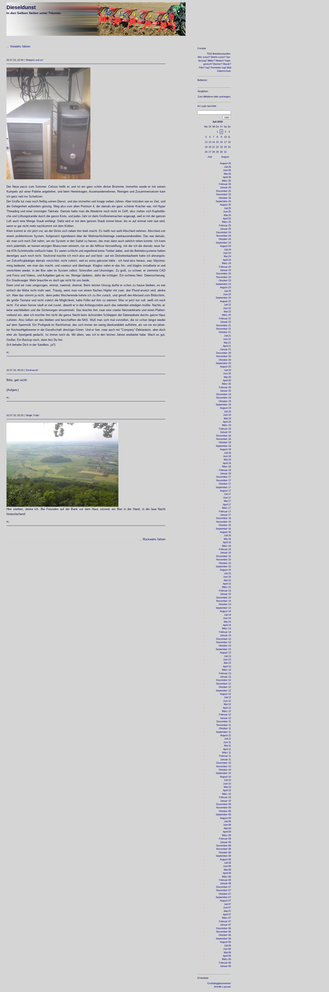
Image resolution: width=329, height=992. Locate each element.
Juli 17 (227, 494)
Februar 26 (225, 184)
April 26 (227, 177)
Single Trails (32, 415)
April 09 (227, 831)
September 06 (223, 938)
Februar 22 (225, 318)
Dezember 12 (223, 680)
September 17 (223, 487)
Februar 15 (225, 590)
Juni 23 (227, 294)
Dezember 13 (223, 639)
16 (221, 142)
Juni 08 (227, 866)
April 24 (227, 260)
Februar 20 (225, 387)
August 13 (225, 652)
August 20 (225, 366)
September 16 (223, 528)
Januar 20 (225, 390)
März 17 (226, 508)
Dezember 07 (223, 887)
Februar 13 (225, 673)
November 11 (223, 725)
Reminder (216, 67)
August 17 (225, 490)
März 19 (226, 425)
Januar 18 (225, 473)
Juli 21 (227, 335)
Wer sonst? (204, 57)
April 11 (227, 749)
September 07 (223, 897)
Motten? (220, 60)
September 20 (223, 363)
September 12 (223, 690)
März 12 (226, 711)
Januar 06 (225, 966)
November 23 (223, 277)
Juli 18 (227, 452)
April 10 (227, 790)
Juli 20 (227, 370)
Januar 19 (225, 432)
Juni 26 (227, 170)
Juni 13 (227, 659)
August (225, 156)
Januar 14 (225, 635)
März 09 (226, 835)
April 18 (227, 463)
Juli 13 (227, 656)
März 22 (226, 315)
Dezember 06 (223, 928)
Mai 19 (227, 418)
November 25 (223, 194)
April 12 (227, 707)
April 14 (227, 625)
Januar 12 (225, 718)
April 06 (227, 955)
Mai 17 (227, 501)
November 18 (223, 439)
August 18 (225, 449)
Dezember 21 (223, 325)
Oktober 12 (225, 687)
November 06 (223, 931)
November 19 (223, 397)
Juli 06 (227, 945)
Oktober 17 (225, 483)
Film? (202, 67)
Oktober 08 (225, 852)
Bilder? (211, 60)
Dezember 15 (223, 556)
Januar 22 (225, 321)
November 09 (223, 807)
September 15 (223, 566)
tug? (207, 67)
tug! (224, 67)
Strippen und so (34, 60)
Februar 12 (225, 714)
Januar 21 (225, 349)
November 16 (223, 521)
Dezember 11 (223, 721)
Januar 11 (225, 759)
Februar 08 (225, 880)
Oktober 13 (225, 645)
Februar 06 (225, 962)
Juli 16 (227, 535)
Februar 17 (225, 511)
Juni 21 (227, 339)
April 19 (227, 421)
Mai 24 (227, 256)
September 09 (223, 814)
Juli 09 (227, 821)
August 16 (225, 532)
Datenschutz (224, 71)
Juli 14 (227, 614)
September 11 (223, 732)
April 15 (227, 583)
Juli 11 (227, 738)
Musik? (227, 64)
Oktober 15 (225, 563)
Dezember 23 (223, 273)
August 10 (225, 776)
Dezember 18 (223, 435)
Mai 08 (227, 869)
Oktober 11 (225, 728)
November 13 (223, 642)
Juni (209, 156)
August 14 (225, 611)
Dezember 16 (223, 518)
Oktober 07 (225, 893)
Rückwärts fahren (154, 539)
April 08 (227, 873)
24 (225, 147)
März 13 (226, 669)
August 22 (225, 301)
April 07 (227, 914)
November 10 (223, 766)
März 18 (226, 466)
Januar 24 (225, 270)
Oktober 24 (225, 239)
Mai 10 (227, 787)
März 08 (226, 876)
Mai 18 (227, 459)
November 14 (223, 601)
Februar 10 (225, 797)
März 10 (226, 794)
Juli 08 (227, 862)
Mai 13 (227, 662)
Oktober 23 (225, 280)
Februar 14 (225, 632)
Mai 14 (227, 621)
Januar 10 (225, 800)
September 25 (223, 201)
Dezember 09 (223, 804)
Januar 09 (225, 842)
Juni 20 (227, 373)
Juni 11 (227, 742)
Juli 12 (227, 697)
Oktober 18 (225, 442)
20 (210, 147)
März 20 (226, 383)
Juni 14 (227, 618)
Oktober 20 (225, 359)
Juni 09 (227, 824)
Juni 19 (227, 414)
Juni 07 (227, 907)
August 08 (225, 859)
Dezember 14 (223, 597)
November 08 (223, 849)
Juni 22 (227, 308)
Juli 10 (227, 780)
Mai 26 (227, 173)
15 (217, 142)
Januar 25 (225, 228)
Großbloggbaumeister (219, 983)
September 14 (223, 607)
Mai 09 (227, 828)
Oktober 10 (225, 769)
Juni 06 (227, 948)
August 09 (225, 818)
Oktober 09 (225, 811)
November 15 (223, 559)
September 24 (223, 242)
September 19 (223, 404)
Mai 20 (227, 377)
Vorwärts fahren (20, 46)
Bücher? (217, 64)
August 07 (225, 900)
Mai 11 (227, 745)
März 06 (226, 959)
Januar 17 (225, 514)
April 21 (227, 346)
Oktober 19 (225, 401)
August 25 (225, 204)
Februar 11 (225, 756)
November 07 (223, 890)
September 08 (223, 855)
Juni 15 (227, 576)
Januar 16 (225, 552)
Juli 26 (227, 166)
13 (210, 142)
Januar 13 (225, 676)
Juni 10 (227, 783)
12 (206, 142)
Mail (229, 67)
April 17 (227, 504)
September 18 (223, 446)
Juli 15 (227, 573)
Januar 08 (225, 883)
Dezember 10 (223, 762)
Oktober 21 (225, 332)
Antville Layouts (222, 986)
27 (210, 151)
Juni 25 (227, 211)
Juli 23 (227, 291)
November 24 (223, 235)
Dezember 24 (223, 232)
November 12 (223, 683)
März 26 (226, 180)
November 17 (223, 480)
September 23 (223, 284)
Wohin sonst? (218, 57)
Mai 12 (227, 704)
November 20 (223, 356)
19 (206, 147)
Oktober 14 (225, 604)
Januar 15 (225, 594)
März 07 (226, 917)
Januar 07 (225, 924)
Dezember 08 (223, 845)
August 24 (225, 246)
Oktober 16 (225, 525)
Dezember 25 (223, 191)
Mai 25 (227, 215)
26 (206, 151)
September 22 (223, 297)
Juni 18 (227, 456)
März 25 (226, 221)
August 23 (225, 287)
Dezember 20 (223, 353)
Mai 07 (227, 911)
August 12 (225, 694)
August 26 (225, 163)
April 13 (227, 666)
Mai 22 (227, 311)
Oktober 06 (225, 935)
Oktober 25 (225, 198)
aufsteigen (224, 96)
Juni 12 (227, 700)
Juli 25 (227, 208)
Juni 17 (227, 497)
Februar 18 (225, 470)
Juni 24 (227, 253)
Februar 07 (225, 921)
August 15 (225, 569)
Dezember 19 (223, 394)
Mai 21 (227, 342)
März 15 (226, 587)
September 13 (223, 649)
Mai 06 (227, 952)
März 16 (226, 546)
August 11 (225, 735)
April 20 (227, 380)
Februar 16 (225, 549)
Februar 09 (225, 838)
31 (225, 151)
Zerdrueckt (32, 370)
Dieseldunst (21, 7)
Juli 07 (227, 904)
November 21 (223, 328)
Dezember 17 (223, 476)
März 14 (226, 628)
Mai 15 (227, 580)
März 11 (226, 752)
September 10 (223, 773)
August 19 (225, 408)
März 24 (226, 263)
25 (229, 147)
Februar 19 (225, 428)
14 (213, 142)
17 (225, 142)
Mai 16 (227, 539)
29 (217, 151)
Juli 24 (227, 249)
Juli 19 (227, 411)
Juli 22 (227, 304)
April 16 (227, 542)
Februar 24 (225, 266)
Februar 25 (225, 225)
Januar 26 (225, 187)
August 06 (225, 942)
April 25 (227, 218)
